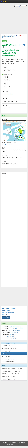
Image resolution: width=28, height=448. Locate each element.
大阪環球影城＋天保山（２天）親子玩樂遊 (10, 373)
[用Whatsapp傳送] (24, 35)
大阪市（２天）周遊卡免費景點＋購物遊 (10, 379)
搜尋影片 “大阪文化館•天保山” (14, 330)
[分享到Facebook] (16, 35)
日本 (7, 35)
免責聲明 (9, 442)
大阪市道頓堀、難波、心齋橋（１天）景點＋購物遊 (12, 368)
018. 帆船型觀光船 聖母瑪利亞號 (9, 348)
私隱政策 (18, 442)
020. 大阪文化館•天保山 (8, 353)
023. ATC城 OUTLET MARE (8, 361)
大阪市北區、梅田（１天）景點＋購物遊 (10, 376)
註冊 (8, 318)
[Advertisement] (14, 21)
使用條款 (14, 442)
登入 (4, 318)
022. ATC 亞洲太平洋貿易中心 (9, 359)
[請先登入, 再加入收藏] (24, 45)
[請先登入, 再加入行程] (20, 45)
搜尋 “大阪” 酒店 (13, 334)
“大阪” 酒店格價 (14, 332)
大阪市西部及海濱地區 (7, 343)
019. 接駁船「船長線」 (7, 351)
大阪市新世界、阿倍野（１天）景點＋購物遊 (11, 371)
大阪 (11, 35)
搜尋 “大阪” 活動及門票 (11, 338)
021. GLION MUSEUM (7, 356)
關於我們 (5, 442)
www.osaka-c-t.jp (7, 94)
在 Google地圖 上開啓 (6, 144)
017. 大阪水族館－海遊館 (8, 345)
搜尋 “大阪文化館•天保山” (15, 326)
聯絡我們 (23, 442)
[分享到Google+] (20, 35)
